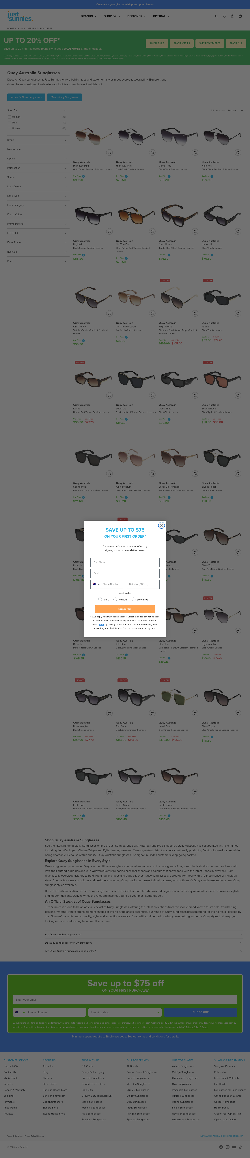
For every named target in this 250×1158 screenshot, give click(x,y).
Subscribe (125, 609)
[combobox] (96, 584)
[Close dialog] (161, 525)
